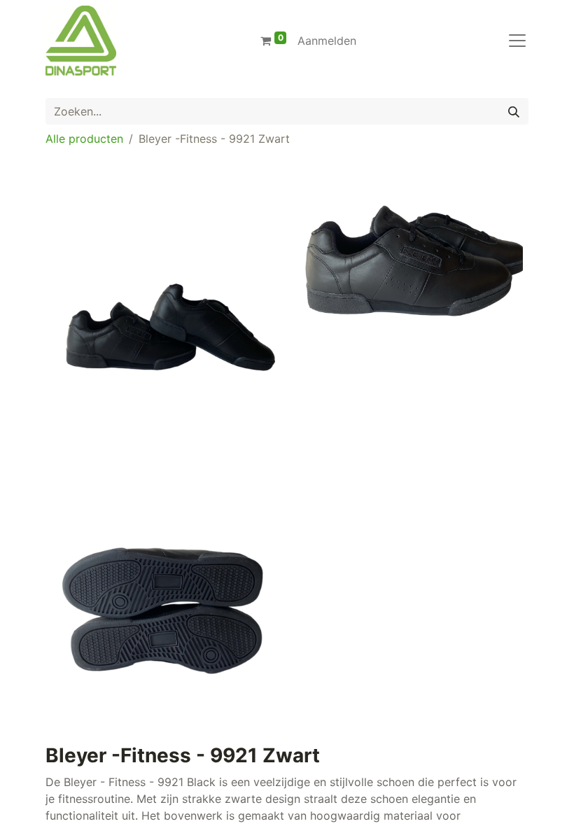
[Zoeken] (513, 111)
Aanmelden (327, 41)
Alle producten (84, 139)
